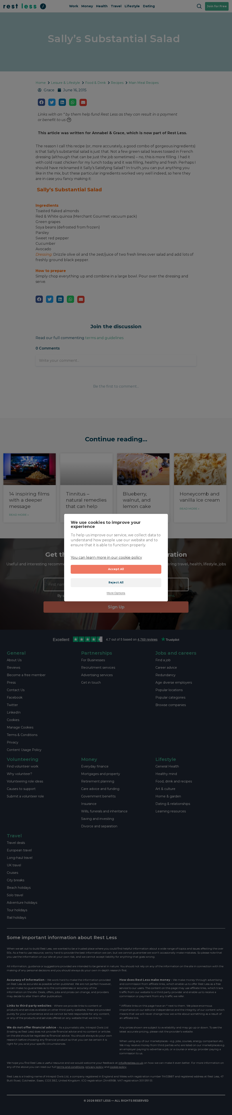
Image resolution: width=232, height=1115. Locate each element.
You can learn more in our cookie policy (106, 557)
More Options (116, 593)
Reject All (116, 582)
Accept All (116, 569)
